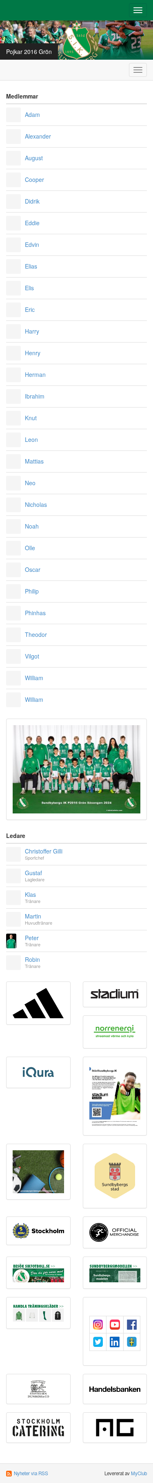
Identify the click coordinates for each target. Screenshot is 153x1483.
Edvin (32, 244)
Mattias (34, 461)
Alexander (38, 136)
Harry (32, 331)
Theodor (36, 634)
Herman (35, 374)
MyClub (139, 1473)
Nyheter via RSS (31, 1473)
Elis (29, 288)
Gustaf (33, 873)
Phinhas (35, 613)
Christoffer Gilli (43, 851)
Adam (32, 114)
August (34, 158)
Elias (31, 266)
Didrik (32, 201)
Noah (32, 526)
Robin (32, 959)
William (34, 678)
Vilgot (32, 656)
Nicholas (36, 504)
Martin (33, 916)
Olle (30, 548)
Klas (30, 894)
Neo (30, 483)
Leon (31, 439)
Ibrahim (34, 396)
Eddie (32, 223)
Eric (30, 309)
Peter (32, 938)
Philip (32, 591)
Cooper (34, 179)
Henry (32, 353)
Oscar (32, 569)
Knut (31, 418)
